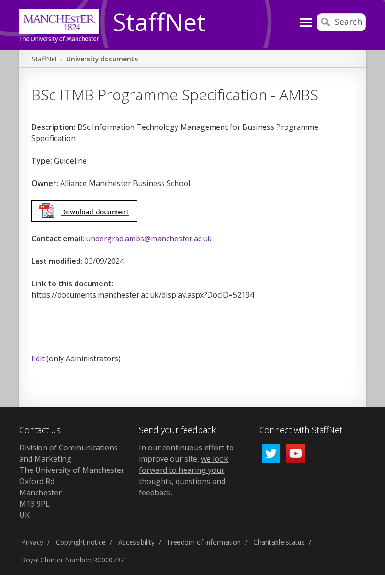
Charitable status (279, 542)
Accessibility (136, 542)
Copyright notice (81, 542)
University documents (102, 58)
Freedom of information (204, 542)
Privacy (32, 542)
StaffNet (159, 22)
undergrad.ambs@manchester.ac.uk (149, 238)
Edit (38, 358)
